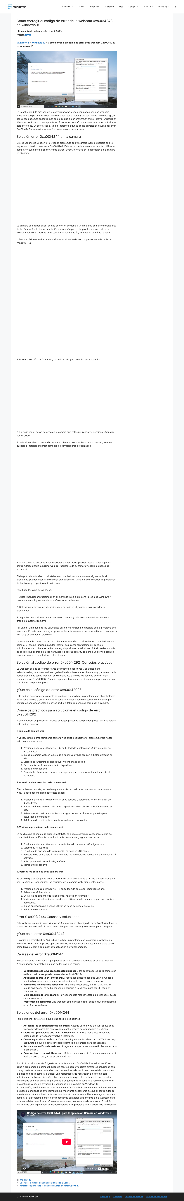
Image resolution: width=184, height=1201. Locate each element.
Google (132, 6)
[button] (175, 7)
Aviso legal (105, 1196)
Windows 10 (38, 42)
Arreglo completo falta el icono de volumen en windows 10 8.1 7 (49, 1186)
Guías (81, 6)
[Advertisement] (67, 177)
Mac (121, 6)
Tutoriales (94, 6)
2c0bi (27, 34)
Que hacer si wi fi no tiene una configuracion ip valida (45, 1183)
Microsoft (109, 6)
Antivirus (148, 6)
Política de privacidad (156, 1196)
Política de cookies (134, 1196)
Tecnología (163, 6)
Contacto (117, 1196)
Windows (66, 6)
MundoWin (23, 42)
